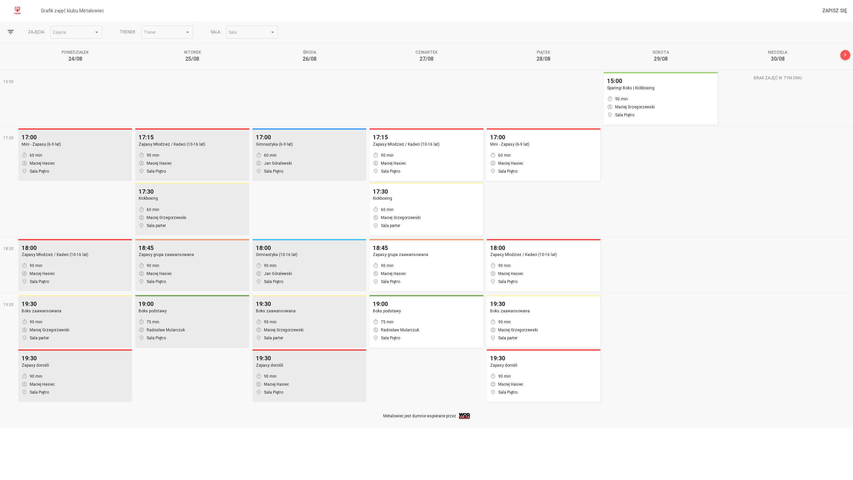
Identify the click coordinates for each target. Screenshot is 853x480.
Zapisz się (834, 10)
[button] (76, 32)
